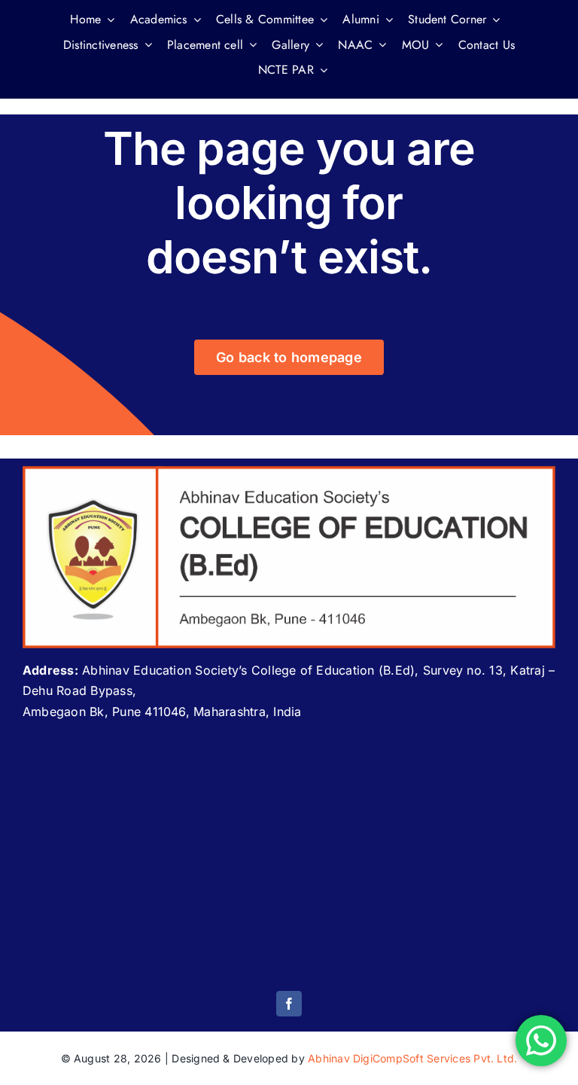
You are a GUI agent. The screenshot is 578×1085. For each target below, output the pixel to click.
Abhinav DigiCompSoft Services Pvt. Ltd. (412, 1058)
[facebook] (289, 1003)
